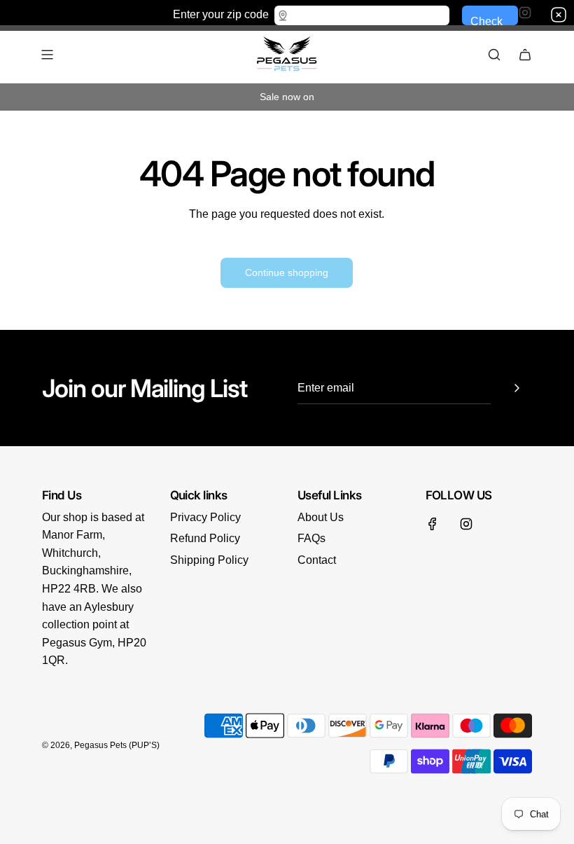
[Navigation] (46, 54)
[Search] (494, 54)
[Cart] (525, 54)
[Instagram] (466, 524)
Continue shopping (286, 272)
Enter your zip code (221, 13)
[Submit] (516, 388)
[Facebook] (432, 524)
